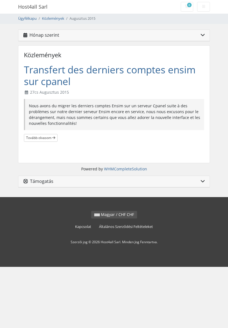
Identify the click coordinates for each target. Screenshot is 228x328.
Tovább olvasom (39, 137)
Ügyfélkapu (27, 18)
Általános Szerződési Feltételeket (126, 226)
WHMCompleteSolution (125, 169)
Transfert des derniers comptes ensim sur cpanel (109, 75)
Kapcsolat (83, 226)
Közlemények (53, 18)
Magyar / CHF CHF (117, 214)
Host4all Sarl (33, 6)
